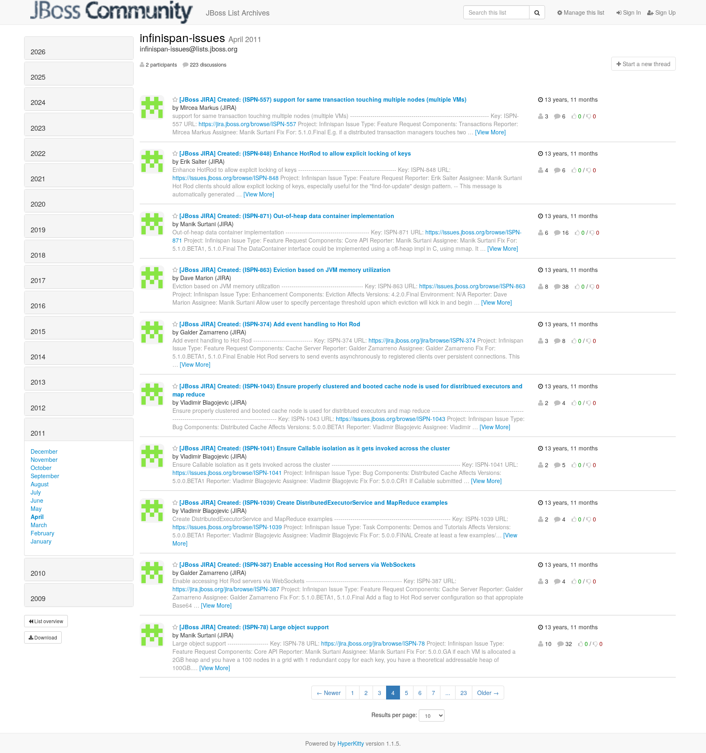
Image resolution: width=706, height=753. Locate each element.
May (36, 508)
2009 (38, 598)
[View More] (490, 132)
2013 (38, 382)
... (447, 692)
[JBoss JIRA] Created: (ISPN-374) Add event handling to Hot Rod (269, 324)
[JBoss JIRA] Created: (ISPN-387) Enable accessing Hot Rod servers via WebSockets (297, 564)
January (41, 541)
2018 (38, 255)
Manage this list (583, 12)
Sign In (631, 12)
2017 (38, 280)
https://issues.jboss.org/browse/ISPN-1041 (227, 472)
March (39, 525)
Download (45, 637)
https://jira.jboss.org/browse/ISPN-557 (247, 124)
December (44, 451)
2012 (38, 407)
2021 (38, 178)
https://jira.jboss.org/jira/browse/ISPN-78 (373, 643)
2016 (38, 305)
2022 (38, 153)
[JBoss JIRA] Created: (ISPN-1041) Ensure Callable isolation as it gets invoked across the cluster (314, 448)
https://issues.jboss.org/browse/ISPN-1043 (390, 418)
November (44, 459)
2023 (38, 128)
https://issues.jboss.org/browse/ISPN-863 (472, 286)
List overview (48, 620)
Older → (488, 692)
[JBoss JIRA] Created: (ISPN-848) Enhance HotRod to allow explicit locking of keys (294, 153)
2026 (38, 51)
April (37, 516)
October (41, 467)
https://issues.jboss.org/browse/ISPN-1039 (227, 527)
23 (463, 692)
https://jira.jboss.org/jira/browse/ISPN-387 (225, 589)
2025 (38, 77)
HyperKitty (350, 743)
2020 (38, 204)
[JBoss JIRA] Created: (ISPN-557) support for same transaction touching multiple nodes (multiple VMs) (322, 99)
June (37, 500)
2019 (38, 229)
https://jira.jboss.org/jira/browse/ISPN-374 (422, 340)
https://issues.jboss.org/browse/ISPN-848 (225, 178)
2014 (38, 356)
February (42, 533)
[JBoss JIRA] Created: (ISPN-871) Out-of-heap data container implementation (286, 216)
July (36, 492)
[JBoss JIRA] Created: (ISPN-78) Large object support (253, 627)
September (45, 476)
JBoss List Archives (238, 12)
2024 (38, 102)
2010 (38, 573)
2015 (38, 331)
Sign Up (665, 12)
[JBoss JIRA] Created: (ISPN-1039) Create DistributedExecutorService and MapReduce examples (313, 502)
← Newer (329, 692)
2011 (38, 433)
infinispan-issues (184, 37)
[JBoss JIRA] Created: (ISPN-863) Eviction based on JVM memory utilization (284, 269)
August (40, 484)
